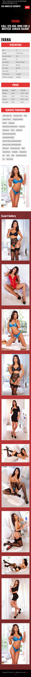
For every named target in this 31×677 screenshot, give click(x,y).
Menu (27, 7)
